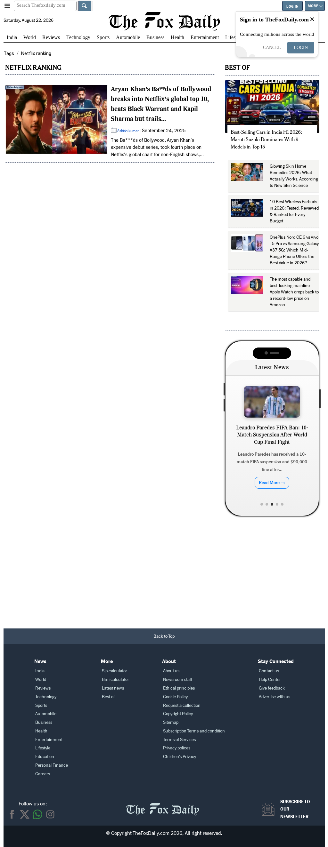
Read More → (272, 482)
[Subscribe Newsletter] (270, 809)
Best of (108, 696)
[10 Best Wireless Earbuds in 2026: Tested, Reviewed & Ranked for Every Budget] (247, 208)
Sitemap (170, 722)
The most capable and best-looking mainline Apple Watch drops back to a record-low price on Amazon (294, 292)
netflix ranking (33, 67)
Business (155, 37)
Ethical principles (179, 688)
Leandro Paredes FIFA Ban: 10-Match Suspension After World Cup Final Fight (272, 435)
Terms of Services (179, 739)
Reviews (51, 37)
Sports (103, 37)
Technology (78, 37)
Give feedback (272, 688)
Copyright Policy (178, 713)
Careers (42, 774)
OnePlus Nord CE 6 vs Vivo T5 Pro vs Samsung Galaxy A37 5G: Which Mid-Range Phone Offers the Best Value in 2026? (294, 250)
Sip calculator (114, 671)
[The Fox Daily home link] (162, 806)
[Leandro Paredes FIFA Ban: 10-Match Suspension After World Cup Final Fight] (272, 402)
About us (171, 671)
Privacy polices (176, 748)
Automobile (128, 37)
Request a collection (182, 705)
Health (177, 37)
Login (301, 47)
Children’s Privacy (179, 756)
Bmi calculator (115, 679)
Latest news (113, 688)
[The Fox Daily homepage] (164, 21)
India (12, 37)
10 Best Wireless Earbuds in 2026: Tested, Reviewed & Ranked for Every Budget (294, 211)
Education (44, 756)
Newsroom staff (177, 679)
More (313, 6)
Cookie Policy (175, 696)
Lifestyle (234, 37)
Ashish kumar (128, 131)
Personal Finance (51, 765)
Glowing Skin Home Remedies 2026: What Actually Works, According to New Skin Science (294, 176)
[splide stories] (56, 119)
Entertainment (205, 37)
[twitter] (24, 814)
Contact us (269, 671)
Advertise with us (274, 696)
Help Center (270, 679)
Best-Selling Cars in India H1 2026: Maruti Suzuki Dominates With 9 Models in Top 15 (266, 139)
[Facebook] (12, 814)
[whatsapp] (37, 814)
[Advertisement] (164, 574)
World (29, 37)
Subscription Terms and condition (194, 731)
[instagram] (50, 814)
